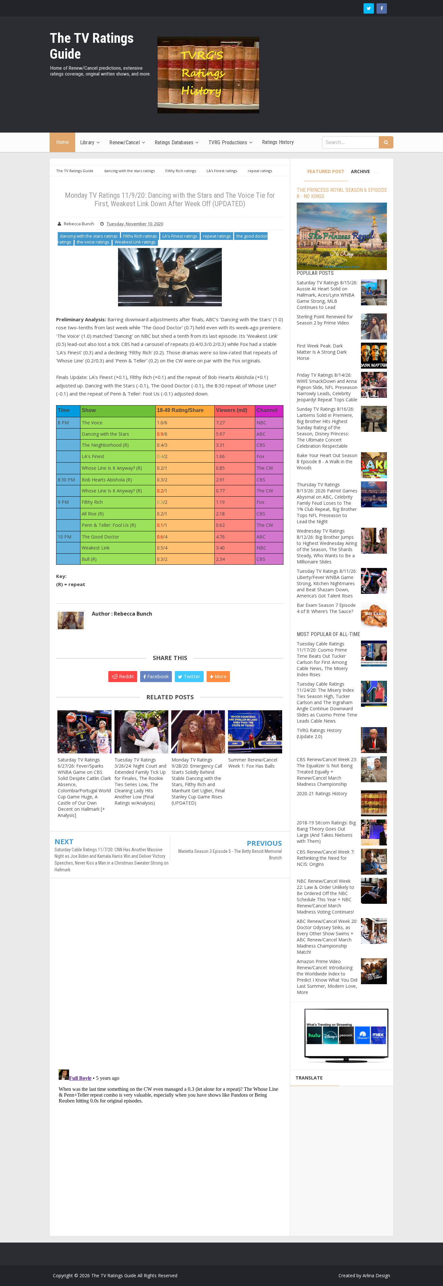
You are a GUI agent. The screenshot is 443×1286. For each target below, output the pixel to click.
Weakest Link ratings (135, 242)
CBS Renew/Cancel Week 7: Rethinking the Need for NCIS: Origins (325, 858)
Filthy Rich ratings (140, 236)
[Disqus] (169, 977)
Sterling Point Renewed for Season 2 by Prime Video (325, 319)
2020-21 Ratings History (322, 793)
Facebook (157, 676)
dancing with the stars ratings (89, 236)
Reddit (126, 676)
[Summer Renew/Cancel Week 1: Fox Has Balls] (255, 731)
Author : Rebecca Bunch (122, 613)
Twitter (191, 676)
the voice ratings (93, 242)
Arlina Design (376, 1275)
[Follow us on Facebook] (382, 8)
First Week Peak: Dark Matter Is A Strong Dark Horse (322, 352)
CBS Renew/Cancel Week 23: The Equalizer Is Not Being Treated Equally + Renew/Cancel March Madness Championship (327, 771)
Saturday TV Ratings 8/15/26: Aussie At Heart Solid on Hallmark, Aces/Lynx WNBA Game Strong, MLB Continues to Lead (327, 294)
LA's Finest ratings (180, 236)
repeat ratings (217, 236)
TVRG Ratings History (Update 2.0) (319, 733)
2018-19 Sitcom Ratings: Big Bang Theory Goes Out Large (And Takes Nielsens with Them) (326, 832)
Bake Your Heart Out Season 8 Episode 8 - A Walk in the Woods (327, 461)
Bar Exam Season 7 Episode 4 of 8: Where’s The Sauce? (326, 608)
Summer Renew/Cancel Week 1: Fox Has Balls (252, 763)
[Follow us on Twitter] (369, 8)
